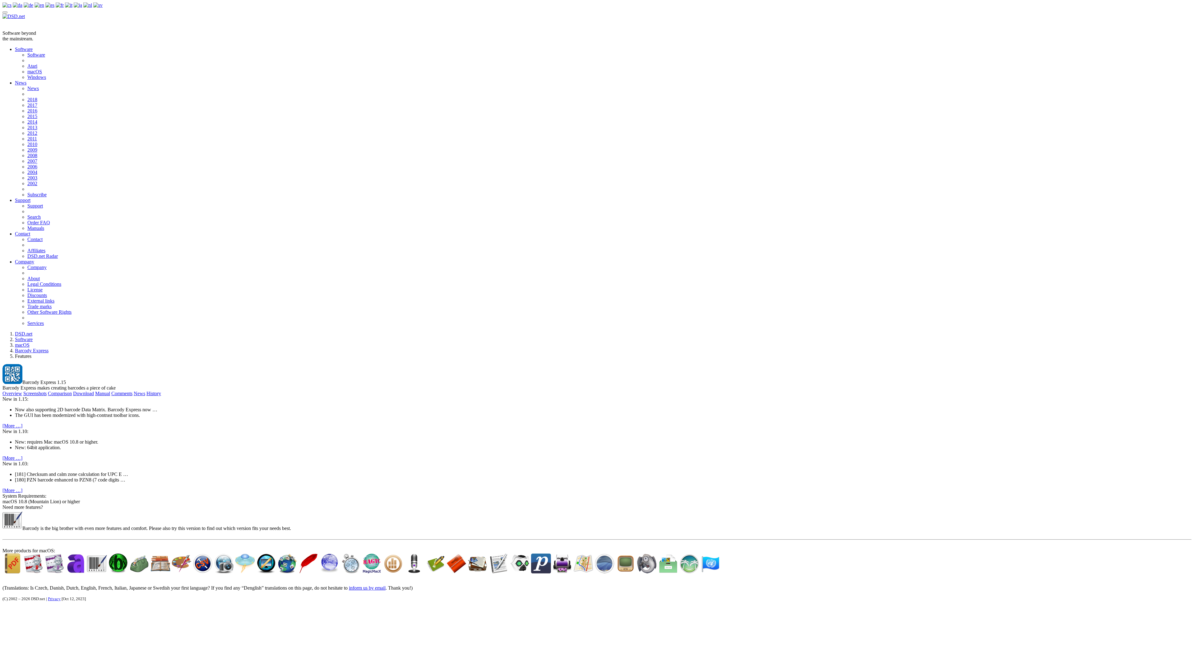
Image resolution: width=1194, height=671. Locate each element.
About (33, 278)
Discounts (37, 295)
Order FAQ (38, 222)
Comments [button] (121, 393)
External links (40, 301)
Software (24, 49)
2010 (32, 144)
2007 (32, 161)
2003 (32, 177)
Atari (32, 66)
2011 (32, 138)
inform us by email (367, 588)
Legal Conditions (44, 284)
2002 (32, 183)
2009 (32, 150)
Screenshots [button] (35, 393)
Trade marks (39, 306)
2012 (32, 133)
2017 (32, 105)
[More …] (12, 425)
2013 (32, 127)
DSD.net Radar (42, 256)
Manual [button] (102, 393)
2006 (32, 166)
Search (34, 217)
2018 (32, 99)
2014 (32, 122)
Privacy (54, 598)
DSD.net (23, 333)
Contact (22, 233)
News (20, 82)
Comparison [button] (60, 393)
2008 (32, 155)
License (35, 289)
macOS (34, 71)
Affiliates (36, 250)
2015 (32, 116)
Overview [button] (12, 393)
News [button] (139, 393)
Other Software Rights (49, 312)
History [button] (153, 393)
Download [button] (83, 393)
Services (35, 323)
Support (22, 200)
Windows (36, 77)
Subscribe (37, 194)
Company (24, 261)
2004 (32, 172)
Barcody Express (32, 350)
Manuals (35, 228)
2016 (32, 110)
